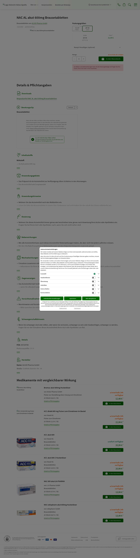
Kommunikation (45, 293)
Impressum (77, 308)
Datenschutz (63, 308)
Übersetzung (44, 281)
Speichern (73, 298)
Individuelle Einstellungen (52, 298)
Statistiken (43, 285)
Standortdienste (45, 277)
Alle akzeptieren (91, 298)
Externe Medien (44, 289)
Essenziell (43, 274)
